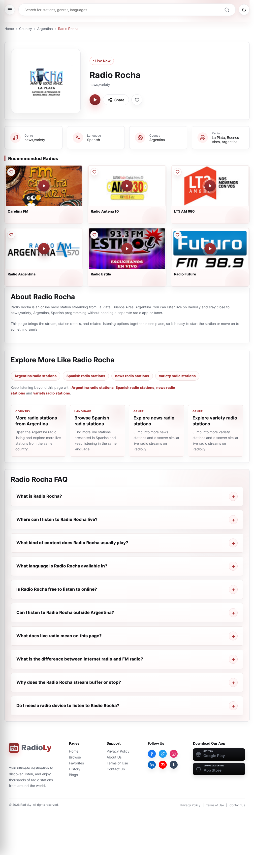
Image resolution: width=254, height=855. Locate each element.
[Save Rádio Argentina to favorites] (11, 235)
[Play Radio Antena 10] (127, 186)
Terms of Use (117, 763)
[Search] (226, 9)
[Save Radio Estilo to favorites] (94, 235)
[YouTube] (163, 765)
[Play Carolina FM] (44, 186)
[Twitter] (163, 754)
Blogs (73, 775)
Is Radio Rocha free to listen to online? (56, 589)
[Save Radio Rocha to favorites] (136, 99)
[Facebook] (152, 754)
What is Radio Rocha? (39, 496)
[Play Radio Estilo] (127, 248)
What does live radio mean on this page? (59, 635)
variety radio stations (177, 376)
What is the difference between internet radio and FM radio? (79, 659)
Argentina (45, 28)
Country (25, 28)
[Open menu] (9, 9)
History (74, 769)
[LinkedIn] (152, 765)
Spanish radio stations (85, 376)
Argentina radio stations (35, 376)
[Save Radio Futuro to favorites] (178, 235)
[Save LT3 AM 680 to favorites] (178, 172)
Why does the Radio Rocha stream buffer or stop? (68, 682)
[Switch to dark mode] (244, 9)
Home (9, 28)
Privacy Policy (118, 751)
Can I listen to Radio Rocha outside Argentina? (65, 612)
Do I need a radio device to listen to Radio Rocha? (67, 705)
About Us (114, 757)
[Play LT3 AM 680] (210, 186)
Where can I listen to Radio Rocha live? (56, 519)
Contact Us (116, 769)
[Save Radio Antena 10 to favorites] (94, 172)
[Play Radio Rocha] (95, 99)
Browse (75, 757)
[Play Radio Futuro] (210, 248)
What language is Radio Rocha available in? (61, 565)
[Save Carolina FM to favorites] (11, 172)
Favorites (76, 763)
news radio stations (132, 376)
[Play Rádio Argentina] (44, 248)
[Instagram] (174, 754)
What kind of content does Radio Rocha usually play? (72, 542)
